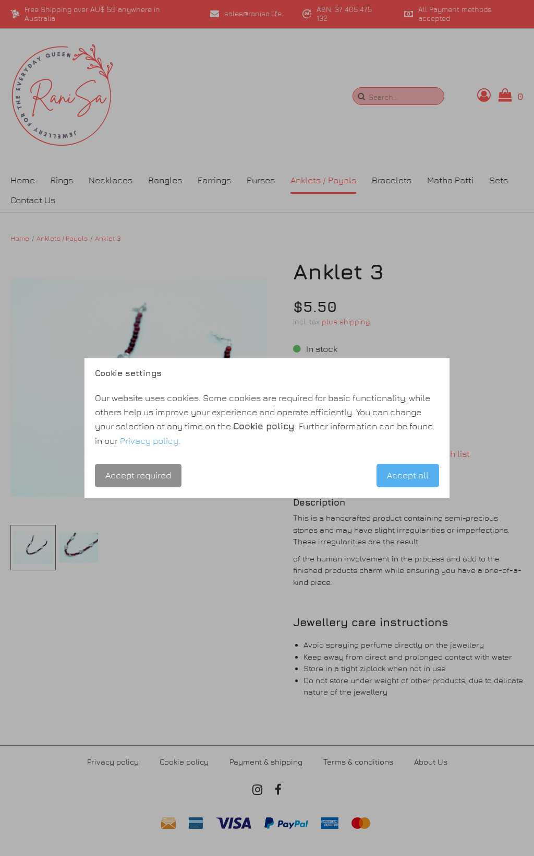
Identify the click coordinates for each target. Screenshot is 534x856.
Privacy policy (149, 441)
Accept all (408, 475)
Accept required (138, 475)
